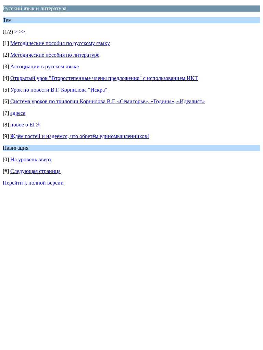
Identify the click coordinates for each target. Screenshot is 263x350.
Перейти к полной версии (33, 183)
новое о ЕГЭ (25, 124)
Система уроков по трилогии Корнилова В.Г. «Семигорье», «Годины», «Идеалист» (107, 101)
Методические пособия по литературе (54, 55)
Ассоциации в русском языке (44, 66)
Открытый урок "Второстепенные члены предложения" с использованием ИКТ (104, 78)
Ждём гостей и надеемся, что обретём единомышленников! (79, 136)
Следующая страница (35, 171)
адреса (17, 113)
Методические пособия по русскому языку (60, 43)
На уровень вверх (31, 159)
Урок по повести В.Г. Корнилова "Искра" (58, 90)
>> (22, 32)
